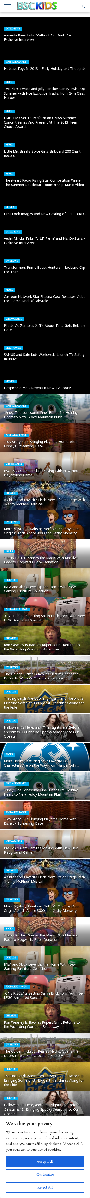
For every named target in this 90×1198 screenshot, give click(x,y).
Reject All (45, 1187)
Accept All (45, 1161)
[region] (45, 1157)
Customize (45, 1174)
